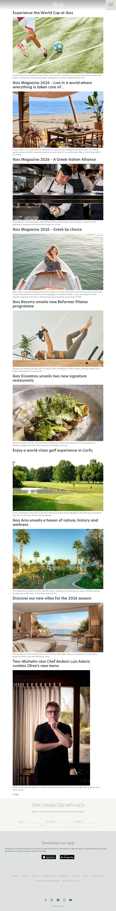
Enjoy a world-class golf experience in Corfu (53, 451)
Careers (76, 876)
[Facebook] (58, 900)
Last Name (77, 821)
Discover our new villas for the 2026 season (52, 598)
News (25, 876)
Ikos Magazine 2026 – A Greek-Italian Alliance (54, 160)
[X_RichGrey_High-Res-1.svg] (64, 900)
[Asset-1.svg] (45, 900)
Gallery (35, 876)
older (16, 795)
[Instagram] (52, 900)
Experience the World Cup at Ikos (43, 13)
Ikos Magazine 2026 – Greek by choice (47, 230)
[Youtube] (70, 900)
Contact (15, 876)
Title (21, 821)
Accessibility (98, 876)
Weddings (64, 876)
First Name (50, 821)
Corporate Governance (48, 881)
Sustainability (49, 876)
